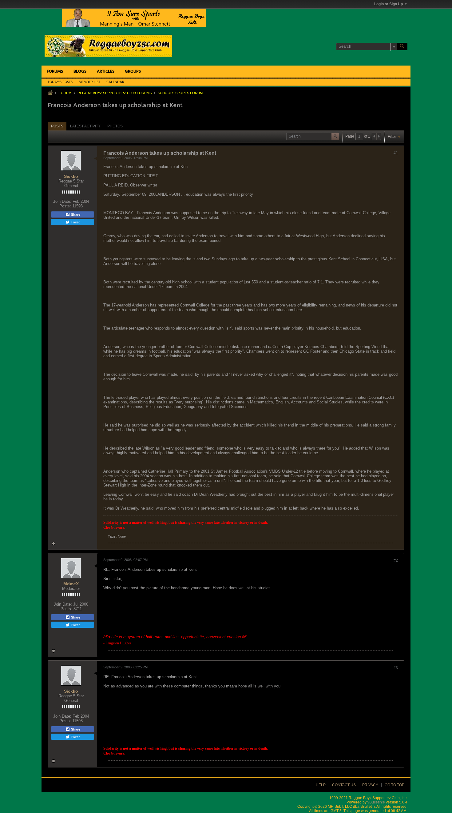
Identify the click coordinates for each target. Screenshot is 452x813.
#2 (396, 560)
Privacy (370, 785)
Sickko (71, 176)
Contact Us (344, 785)
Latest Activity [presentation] (85, 126)
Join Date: (62, 201)
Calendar (115, 82)
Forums (55, 71)
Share (75, 214)
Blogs (79, 71)
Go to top (394, 785)
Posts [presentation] (57, 126)
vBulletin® (376, 802)
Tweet (75, 221)
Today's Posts (60, 82)
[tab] (57, 126)
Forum (65, 93)
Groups (133, 71)
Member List (89, 82)
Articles (105, 71)
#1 (396, 153)
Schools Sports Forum (180, 93)
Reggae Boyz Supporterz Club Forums (114, 93)
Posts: (65, 206)
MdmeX (71, 583)
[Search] (402, 46)
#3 (396, 668)
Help (321, 785)
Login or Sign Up (388, 4)
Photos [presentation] (115, 126)
